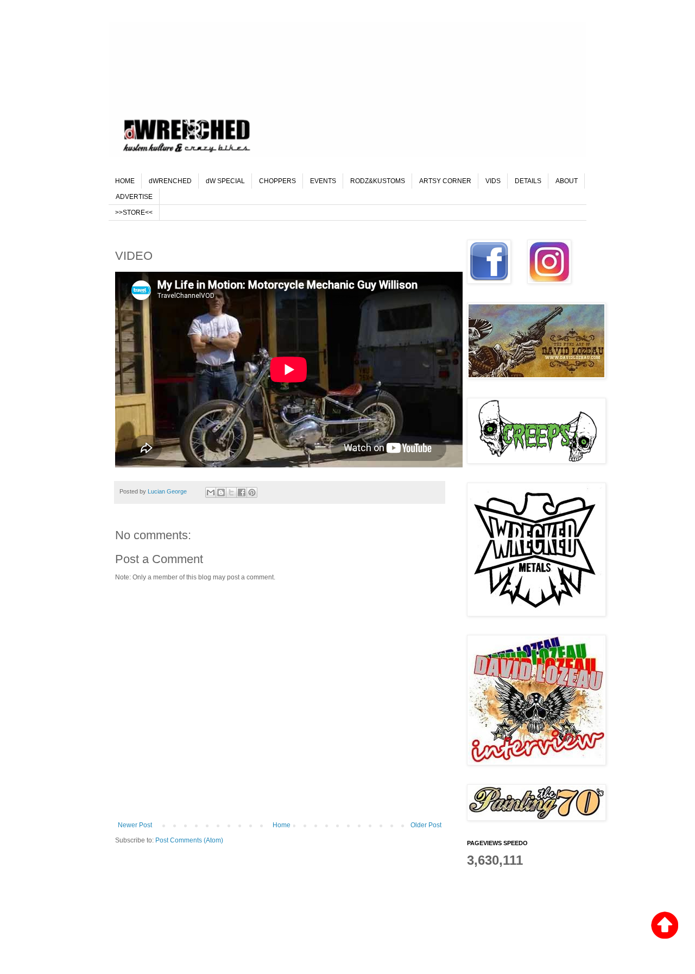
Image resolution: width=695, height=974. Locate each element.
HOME (125, 181)
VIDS (493, 181)
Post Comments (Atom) (189, 840)
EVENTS (323, 181)
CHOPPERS (277, 181)
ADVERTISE (134, 197)
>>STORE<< (134, 212)
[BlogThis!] (221, 492)
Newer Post (135, 825)
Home (281, 825)
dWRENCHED (170, 181)
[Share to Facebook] (241, 492)
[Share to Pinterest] (252, 492)
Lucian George (168, 491)
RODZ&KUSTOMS (377, 181)
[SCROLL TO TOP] (664, 926)
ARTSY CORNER (445, 181)
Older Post (425, 825)
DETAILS (528, 181)
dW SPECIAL (225, 181)
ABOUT (566, 181)
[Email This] (210, 492)
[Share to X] (231, 492)
